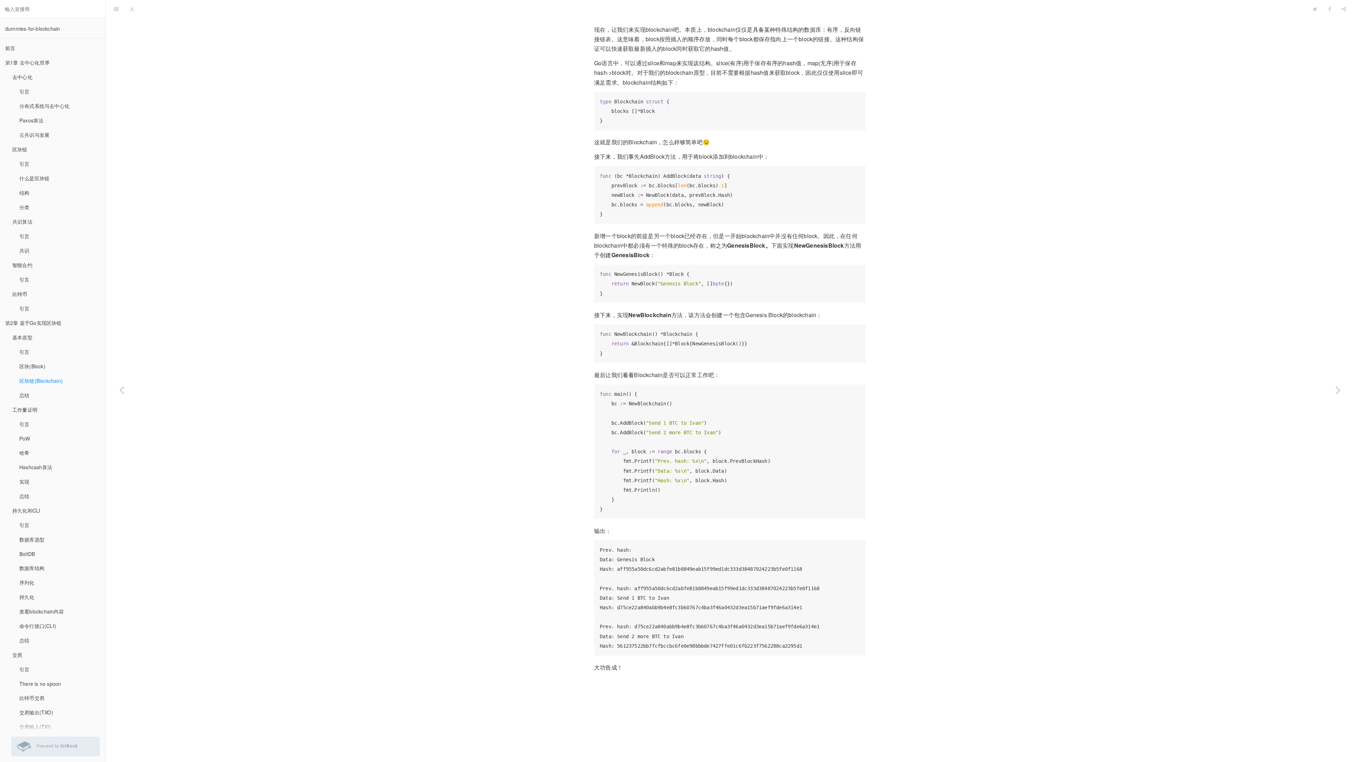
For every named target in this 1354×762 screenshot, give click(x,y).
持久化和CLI (26, 510)
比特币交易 (31, 697)
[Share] (1343, 9)
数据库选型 (31, 539)
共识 (24, 250)
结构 (24, 192)
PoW (24, 438)
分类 (24, 207)
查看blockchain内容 (41, 611)
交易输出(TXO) (36, 712)
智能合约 (22, 264)
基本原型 (22, 337)
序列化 (27, 582)
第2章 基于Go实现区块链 (33, 322)
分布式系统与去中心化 (44, 105)
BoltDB (27, 553)
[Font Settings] (131, 9)
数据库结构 (31, 568)
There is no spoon (40, 683)
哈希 (24, 452)
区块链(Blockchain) (41, 380)
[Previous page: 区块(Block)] (122, 390)
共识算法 (22, 221)
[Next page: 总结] (1338, 390)
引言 (24, 91)
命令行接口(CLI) (37, 625)
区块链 (20, 149)
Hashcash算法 (35, 467)
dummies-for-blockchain (32, 28)
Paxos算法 (31, 120)
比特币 (20, 293)
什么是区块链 (34, 178)
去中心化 (22, 76)
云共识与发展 (34, 134)
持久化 (27, 596)
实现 (24, 481)
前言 (10, 48)
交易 (17, 654)
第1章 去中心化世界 (27, 62)
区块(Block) (32, 366)
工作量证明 (24, 409)
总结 (24, 395)
